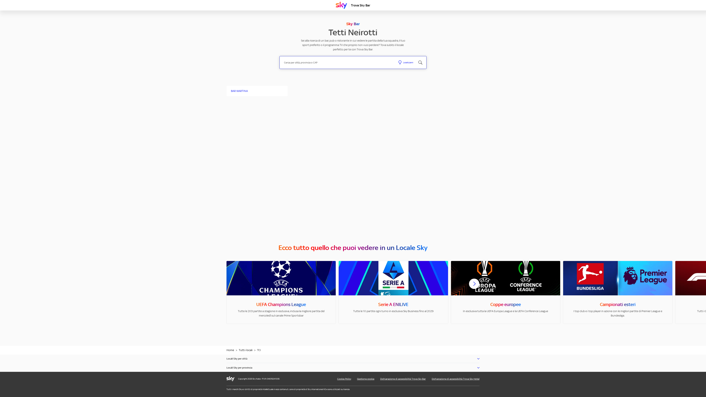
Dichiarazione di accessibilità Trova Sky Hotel (455, 378)
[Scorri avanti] (474, 287)
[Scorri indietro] (232, 286)
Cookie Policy (344, 378)
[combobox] (338, 63)
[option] (281, 292)
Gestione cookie (365, 378)
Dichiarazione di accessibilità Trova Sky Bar (403, 378)
